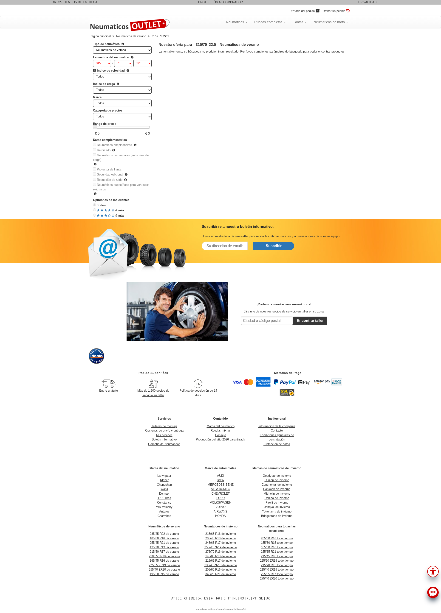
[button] (433, 571)
